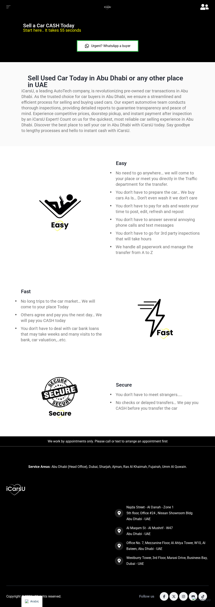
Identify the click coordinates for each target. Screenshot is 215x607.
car (174, 408)
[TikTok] (202, 596)
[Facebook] (164, 596)
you (144, 408)
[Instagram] (183, 596)
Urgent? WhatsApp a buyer (110, 46)
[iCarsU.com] (107, 7)
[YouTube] (193, 596)
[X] (173, 596)
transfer (155, 408)
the (167, 408)
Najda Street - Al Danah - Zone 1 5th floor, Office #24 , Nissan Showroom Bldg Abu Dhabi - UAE (159, 513)
